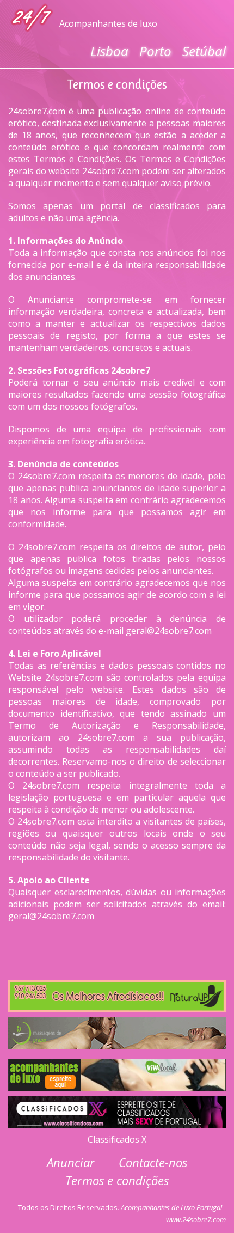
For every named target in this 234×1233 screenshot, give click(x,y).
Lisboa (109, 51)
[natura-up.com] (117, 993)
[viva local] (117, 1072)
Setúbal (204, 51)
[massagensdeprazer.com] (117, 1030)
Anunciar (71, 1162)
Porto (155, 51)
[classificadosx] (117, 1109)
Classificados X (117, 1139)
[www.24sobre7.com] (32, 17)
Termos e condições (117, 1180)
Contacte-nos (153, 1162)
